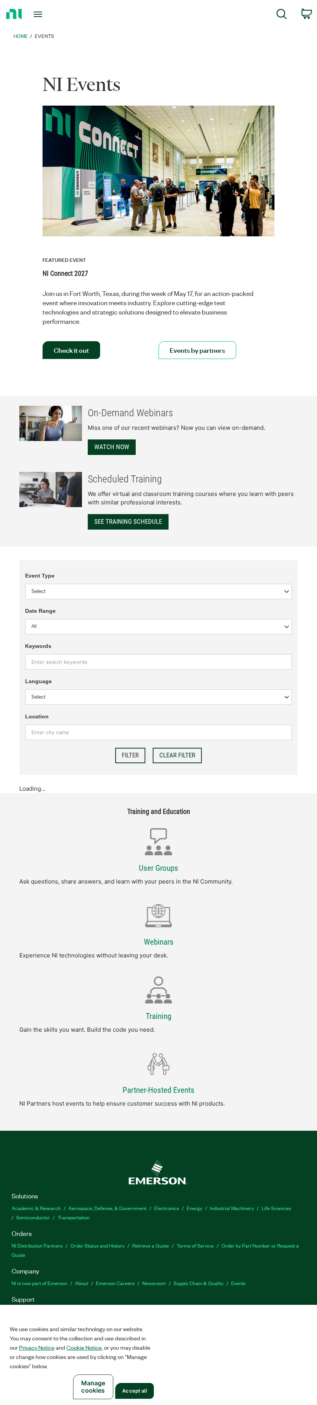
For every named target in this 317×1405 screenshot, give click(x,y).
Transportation (74, 1217)
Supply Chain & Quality (198, 1283)
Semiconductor (33, 1217)
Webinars (159, 942)
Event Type (40, 576)
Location (37, 716)
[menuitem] (281, 15)
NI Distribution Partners (37, 1245)
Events (238, 1283)
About (81, 1283)
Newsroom (154, 1283)
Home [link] (21, 35)
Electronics (166, 1208)
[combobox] (158, 626)
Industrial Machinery (232, 1208)
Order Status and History (97, 1245)
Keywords (38, 646)
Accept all (134, 1391)
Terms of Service (195, 1245)
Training (158, 1016)
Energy (194, 1208)
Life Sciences (276, 1208)
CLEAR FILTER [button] (177, 755)
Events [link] (44, 35)
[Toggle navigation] (47, 14)
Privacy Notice (37, 1347)
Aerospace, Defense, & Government (107, 1208)
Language (38, 681)
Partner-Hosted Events (158, 1090)
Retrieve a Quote (150, 1245)
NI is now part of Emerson (39, 1283)
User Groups (158, 868)
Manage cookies (93, 1386)
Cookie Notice (84, 1347)
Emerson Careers (115, 1283)
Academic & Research (36, 1208)
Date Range (40, 611)
